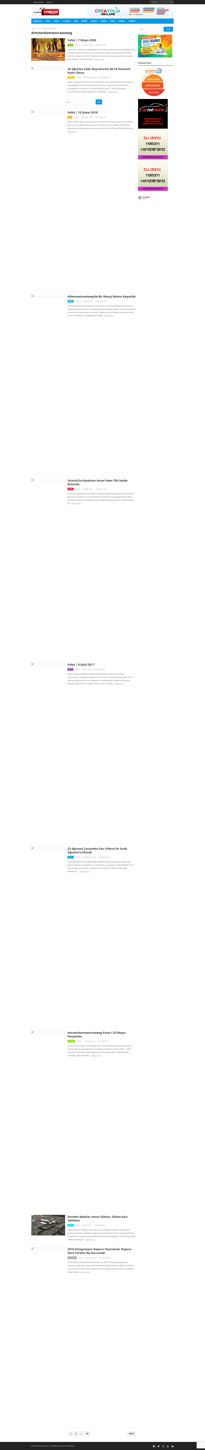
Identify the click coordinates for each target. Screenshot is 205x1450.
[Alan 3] (153, 159)
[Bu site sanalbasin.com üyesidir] (144, 198)
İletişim (49, 2)
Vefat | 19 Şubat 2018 (83, 112)
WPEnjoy (71, 1446)
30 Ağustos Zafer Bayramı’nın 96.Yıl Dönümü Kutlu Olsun (99, 71)
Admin (77, 45)
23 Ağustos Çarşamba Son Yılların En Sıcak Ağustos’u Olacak (97, 850)
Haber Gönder (38, 2)
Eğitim (84, 21)
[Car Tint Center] (153, 128)
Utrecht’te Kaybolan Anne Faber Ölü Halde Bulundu (97, 482)
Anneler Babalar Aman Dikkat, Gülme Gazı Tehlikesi (98, 1218)
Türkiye (131, 21)
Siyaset (94, 21)
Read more (99, 59)
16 (87, 1433)
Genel (56, 21)
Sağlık (104, 21)
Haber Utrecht (43, 1446)
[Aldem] (153, 96)
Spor (112, 21)
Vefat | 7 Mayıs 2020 (82, 40)
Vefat (70, 45)
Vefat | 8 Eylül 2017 (81, 664)
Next (131, 1433)
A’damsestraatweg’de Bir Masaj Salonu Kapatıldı (102, 296)
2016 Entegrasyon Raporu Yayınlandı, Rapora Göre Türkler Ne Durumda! (99, 1251)
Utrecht (67, 21)
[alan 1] (153, 191)
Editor (77, 1225)
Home (33, 28)
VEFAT (48, 21)
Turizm (121, 21)
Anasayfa (37, 21)
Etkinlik (71, 1041)
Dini (76, 21)
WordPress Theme (57, 1446)
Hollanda (72, 1258)
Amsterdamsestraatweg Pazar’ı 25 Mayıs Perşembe (97, 1034)
